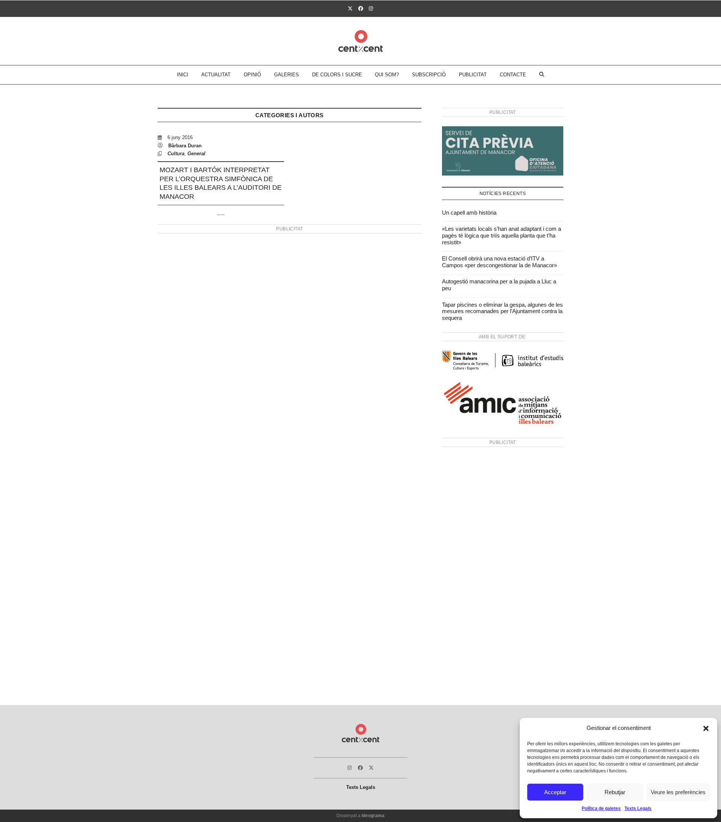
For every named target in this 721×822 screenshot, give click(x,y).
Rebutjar (615, 792)
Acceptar (555, 792)
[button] (706, 728)
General (196, 153)
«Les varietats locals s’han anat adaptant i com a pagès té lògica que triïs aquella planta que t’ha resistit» (501, 235)
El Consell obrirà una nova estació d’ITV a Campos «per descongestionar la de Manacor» (499, 261)
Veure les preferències (678, 792)
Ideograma (373, 815)
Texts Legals (638, 808)
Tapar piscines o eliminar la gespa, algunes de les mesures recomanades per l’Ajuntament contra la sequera (502, 311)
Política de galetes (601, 808)
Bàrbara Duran (185, 145)
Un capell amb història (469, 212)
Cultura (175, 153)
